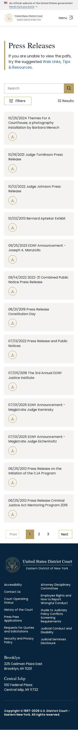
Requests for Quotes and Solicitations (19, 629)
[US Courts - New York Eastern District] (23, 17)
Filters (20, 100)
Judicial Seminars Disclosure (53, 641)
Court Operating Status (16, 600)
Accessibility (13, 585)
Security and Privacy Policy (19, 640)
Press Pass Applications (13, 618)
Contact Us (12, 592)
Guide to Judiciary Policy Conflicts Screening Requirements (54, 615)
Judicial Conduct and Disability (56, 630)
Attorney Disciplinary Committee (56, 586)
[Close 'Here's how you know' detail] (73, 5)
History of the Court (18, 610)
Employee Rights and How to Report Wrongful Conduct (56, 599)
